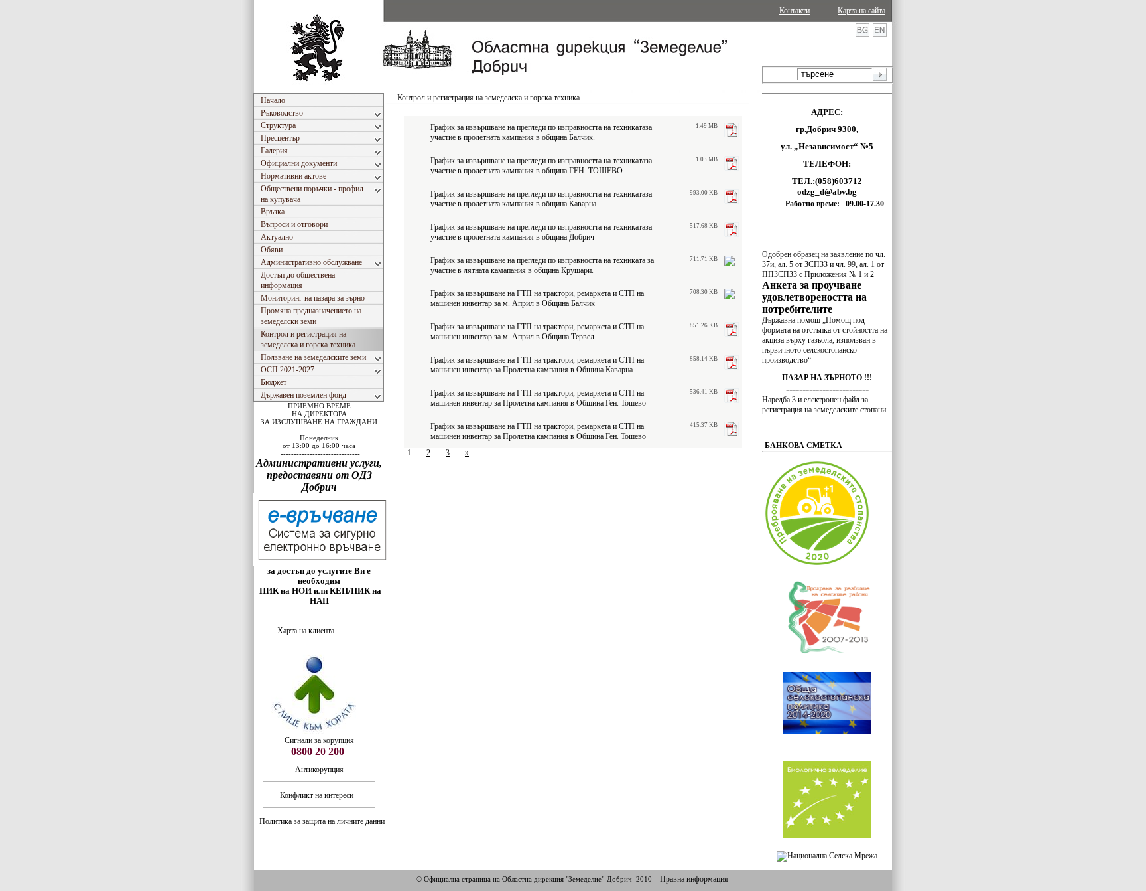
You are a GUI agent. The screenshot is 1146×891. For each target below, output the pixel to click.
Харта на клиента (305, 630)
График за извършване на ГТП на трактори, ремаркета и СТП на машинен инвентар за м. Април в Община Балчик (537, 298)
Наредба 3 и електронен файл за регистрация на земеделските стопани (824, 404)
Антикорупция (319, 769)
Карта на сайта (861, 10)
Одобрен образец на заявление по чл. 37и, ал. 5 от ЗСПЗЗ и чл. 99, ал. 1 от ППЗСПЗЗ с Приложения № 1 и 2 (823, 264)
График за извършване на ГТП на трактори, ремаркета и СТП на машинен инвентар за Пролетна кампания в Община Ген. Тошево (538, 398)
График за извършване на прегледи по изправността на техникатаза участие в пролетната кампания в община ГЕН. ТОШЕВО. (541, 165)
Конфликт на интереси (317, 795)
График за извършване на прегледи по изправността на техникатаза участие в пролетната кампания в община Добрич (541, 232)
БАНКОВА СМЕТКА (803, 445)
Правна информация (694, 879)
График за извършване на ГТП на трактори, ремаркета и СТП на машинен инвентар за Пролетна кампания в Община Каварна (537, 364)
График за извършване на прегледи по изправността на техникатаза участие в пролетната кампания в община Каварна (541, 198)
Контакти (794, 10)
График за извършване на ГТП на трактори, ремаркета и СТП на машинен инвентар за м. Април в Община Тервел (537, 331)
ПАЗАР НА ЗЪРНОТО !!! (827, 377)
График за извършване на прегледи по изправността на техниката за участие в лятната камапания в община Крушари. (542, 265)
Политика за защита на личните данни (322, 821)
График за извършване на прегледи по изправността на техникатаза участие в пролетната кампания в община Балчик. (541, 132)
